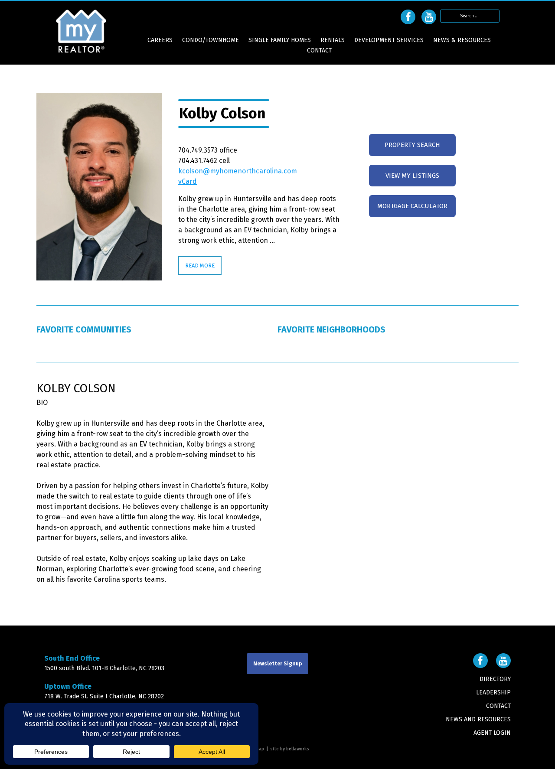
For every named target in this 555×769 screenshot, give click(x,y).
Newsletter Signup (277, 664)
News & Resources (462, 40)
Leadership (493, 692)
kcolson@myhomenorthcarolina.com (237, 171)
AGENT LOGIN (492, 732)
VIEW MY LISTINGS (412, 175)
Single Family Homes (279, 40)
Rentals (332, 40)
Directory (495, 679)
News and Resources (478, 719)
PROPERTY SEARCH (412, 145)
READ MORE (200, 265)
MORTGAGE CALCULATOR (412, 206)
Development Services (389, 40)
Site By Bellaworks (289, 749)
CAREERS (160, 40)
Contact (319, 51)
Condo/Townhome (210, 40)
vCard (187, 181)
